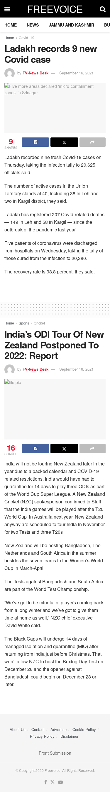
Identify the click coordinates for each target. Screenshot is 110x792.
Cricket (39, 322)
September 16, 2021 (76, 73)
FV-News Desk (35, 73)
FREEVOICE (55, 9)
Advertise (58, 729)
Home (10, 25)
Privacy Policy (42, 736)
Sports (24, 322)
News (33, 25)
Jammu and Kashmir (71, 25)
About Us (18, 729)
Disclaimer (69, 736)
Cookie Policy (84, 729)
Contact (38, 729)
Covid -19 (26, 37)
